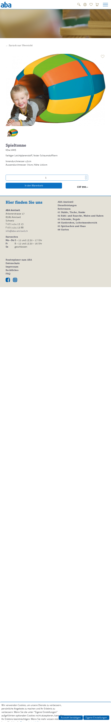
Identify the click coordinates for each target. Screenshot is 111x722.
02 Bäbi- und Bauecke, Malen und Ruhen (80, 216)
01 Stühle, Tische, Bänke (71, 212)
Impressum (12, 267)
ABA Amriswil (65, 202)
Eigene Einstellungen (96, 717)
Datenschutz (13, 263)
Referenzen (64, 209)
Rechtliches (12, 270)
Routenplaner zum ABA (19, 260)
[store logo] (6, 4)
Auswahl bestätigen (71, 717)
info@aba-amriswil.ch (17, 231)
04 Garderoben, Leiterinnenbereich (77, 223)
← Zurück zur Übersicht (19, 45)
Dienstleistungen (67, 205)
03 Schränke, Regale (69, 219)
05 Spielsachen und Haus (72, 226)
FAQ (8, 274)
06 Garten (63, 230)
